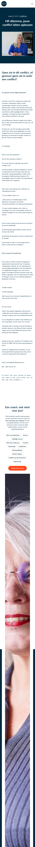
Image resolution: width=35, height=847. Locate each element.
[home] (4, 3)
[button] (32, 3)
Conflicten (23, 16)
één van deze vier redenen (14, 420)
